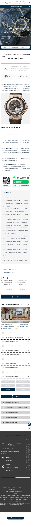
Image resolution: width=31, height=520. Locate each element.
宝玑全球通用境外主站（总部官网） (8, 495)
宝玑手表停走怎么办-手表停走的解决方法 (14, 337)
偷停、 (28, 447)
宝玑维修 (2, 84)
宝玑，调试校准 (8, 385)
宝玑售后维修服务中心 (12, 487)
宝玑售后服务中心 (20, 1)
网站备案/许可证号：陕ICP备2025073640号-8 (15, 491)
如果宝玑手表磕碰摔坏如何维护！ (11, 269)
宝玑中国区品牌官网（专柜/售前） (7, 497)
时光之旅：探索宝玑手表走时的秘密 (13, 354)
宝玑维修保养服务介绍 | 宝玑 (11, 341)
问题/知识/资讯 (17, 54)
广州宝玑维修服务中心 (7, 225)
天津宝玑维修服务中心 (7, 241)
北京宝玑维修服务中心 (7, 200)
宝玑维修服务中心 (9, 54)
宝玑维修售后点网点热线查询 (11, 376)
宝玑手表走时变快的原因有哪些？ (12, 350)
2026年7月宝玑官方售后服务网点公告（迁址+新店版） (12, 282)
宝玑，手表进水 (22, 381)
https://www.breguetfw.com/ (22, 499)
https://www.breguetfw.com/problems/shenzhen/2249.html (15, 260)
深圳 (22, 54)
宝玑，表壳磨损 (8, 381)
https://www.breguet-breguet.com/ (23, 495)
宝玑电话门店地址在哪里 (10, 363)
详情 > (16, 328)
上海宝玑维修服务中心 (7, 214)
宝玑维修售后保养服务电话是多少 (12, 367)
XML (15, 493)
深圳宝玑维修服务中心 (7, 236)
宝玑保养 (23, 389)
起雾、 (28, 449)
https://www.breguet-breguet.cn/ (22, 497)
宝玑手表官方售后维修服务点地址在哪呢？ (14, 304)
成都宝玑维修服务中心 (7, 249)
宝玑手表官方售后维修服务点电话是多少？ (14, 332)
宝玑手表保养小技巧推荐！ (10, 272)
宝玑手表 (9, 197)
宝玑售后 (8, 389)
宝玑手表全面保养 (15, 197)
